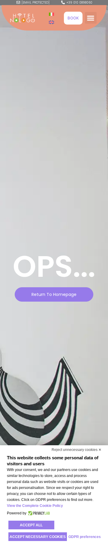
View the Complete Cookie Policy (35, 506)
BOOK (73, 18)
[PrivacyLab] (38, 513)
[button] (91, 18)
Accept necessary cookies (38, 537)
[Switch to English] (51, 22)
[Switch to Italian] (51, 14)
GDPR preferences (84, 537)
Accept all (31, 525)
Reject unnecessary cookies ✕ (76, 450)
